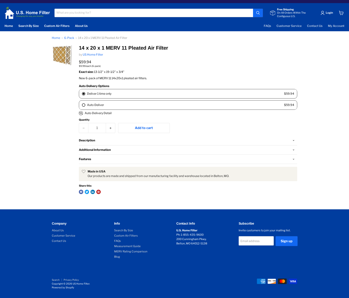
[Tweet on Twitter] (87, 192)
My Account (336, 26)
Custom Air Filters (56, 26)
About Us (81, 26)
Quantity (84, 119)
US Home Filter (93, 54)
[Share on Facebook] (81, 192)
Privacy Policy (71, 279)
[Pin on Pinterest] (98, 192)
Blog (117, 256)
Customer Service (289, 26)
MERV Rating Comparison (130, 251)
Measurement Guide (127, 246)
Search (56, 279)
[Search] (258, 13)
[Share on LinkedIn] (93, 192)
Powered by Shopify (63, 287)
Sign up (286, 241)
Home (9, 26)
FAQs (267, 26)
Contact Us (314, 26)
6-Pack (69, 38)
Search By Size (28, 26)
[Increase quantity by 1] (110, 128)
